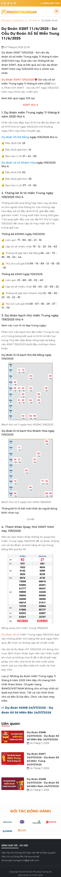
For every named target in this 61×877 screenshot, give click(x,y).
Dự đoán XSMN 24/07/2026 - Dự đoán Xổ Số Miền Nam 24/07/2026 (43, 783)
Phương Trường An (42, 871)
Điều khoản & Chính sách (30, 875)
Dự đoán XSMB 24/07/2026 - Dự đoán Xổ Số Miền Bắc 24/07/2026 (43, 736)
